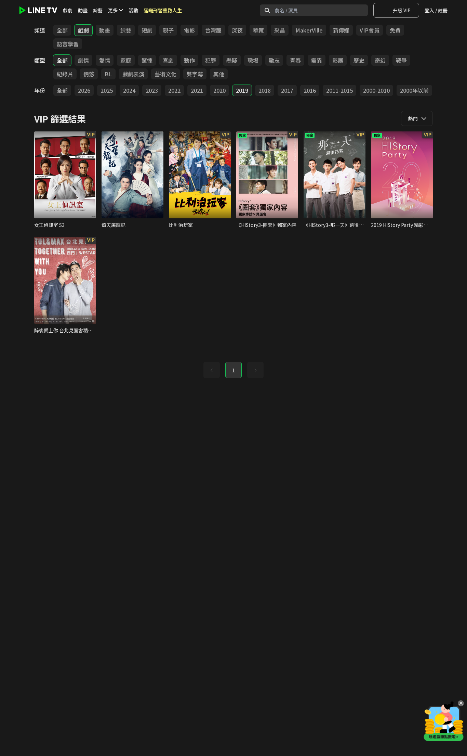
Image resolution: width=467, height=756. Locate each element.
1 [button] (233, 370)
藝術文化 (165, 74)
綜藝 (98, 10)
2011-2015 (339, 90)
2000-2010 (376, 90)
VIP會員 (369, 30)
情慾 (88, 74)
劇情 (83, 60)
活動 (133, 10)
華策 (258, 30)
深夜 (237, 30)
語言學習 (68, 44)
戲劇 (67, 10)
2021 (197, 90)
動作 (189, 60)
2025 (107, 90)
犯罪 (210, 60)
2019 (242, 90)
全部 (62, 30)
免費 (395, 30)
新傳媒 (341, 30)
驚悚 (147, 60)
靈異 (316, 60)
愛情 (104, 60)
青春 (295, 60)
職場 (253, 60)
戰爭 (401, 60)
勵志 (274, 60)
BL (108, 74)
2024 (129, 90)
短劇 (147, 30)
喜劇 (168, 60)
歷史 (358, 60)
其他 (218, 74)
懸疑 (231, 60)
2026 (84, 90)
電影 (189, 30)
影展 (337, 60)
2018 (264, 90)
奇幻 (380, 60)
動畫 (83, 10)
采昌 (279, 30)
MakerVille (309, 30)
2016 (310, 90)
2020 (219, 90)
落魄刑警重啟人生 (163, 10)
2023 (152, 90)
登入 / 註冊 (436, 10)
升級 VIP (402, 10)
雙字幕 (195, 74)
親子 (168, 30)
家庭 (125, 60)
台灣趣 (213, 30)
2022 (174, 90)
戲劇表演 (133, 74)
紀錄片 (65, 74)
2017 (287, 90)
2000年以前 (414, 90)
